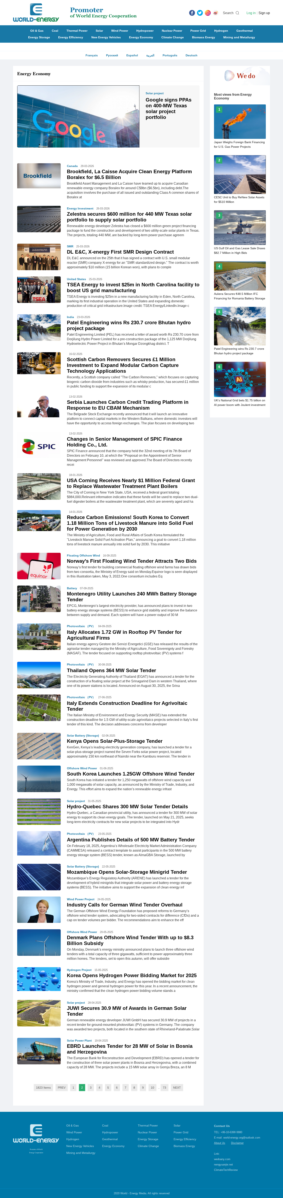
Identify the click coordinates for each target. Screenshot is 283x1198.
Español (132, 55)
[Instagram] (208, 12)
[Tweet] (200, 12)
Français (92, 55)
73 (164, 1087)
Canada (72, 166)
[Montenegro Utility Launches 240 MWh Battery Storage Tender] (39, 599)
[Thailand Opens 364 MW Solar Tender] (39, 676)
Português (170, 55)
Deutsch (191, 55)
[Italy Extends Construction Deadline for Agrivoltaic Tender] (39, 710)
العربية (150, 55)
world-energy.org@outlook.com (241, 1137)
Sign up (264, 13)
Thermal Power (77, 30)
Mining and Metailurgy (239, 37)
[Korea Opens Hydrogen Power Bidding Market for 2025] (39, 978)
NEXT (177, 1087)
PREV (61, 1087)
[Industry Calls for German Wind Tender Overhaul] (39, 909)
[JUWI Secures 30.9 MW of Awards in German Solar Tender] (39, 1013)
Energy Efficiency (70, 37)
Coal (55, 30)
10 (152, 1087)
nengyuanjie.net (223, 1164)
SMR (70, 246)
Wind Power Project (80, 899)
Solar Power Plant (79, 1040)
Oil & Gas (37, 30)
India (70, 317)
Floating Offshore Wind (83, 555)
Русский (112, 55)
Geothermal (244, 30)
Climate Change (172, 37)
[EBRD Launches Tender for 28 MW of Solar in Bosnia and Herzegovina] (39, 1052)
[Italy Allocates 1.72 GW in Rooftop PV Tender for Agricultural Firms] (39, 639)
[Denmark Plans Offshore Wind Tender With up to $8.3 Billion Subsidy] (39, 944)
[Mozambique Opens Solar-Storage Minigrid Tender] (39, 879)
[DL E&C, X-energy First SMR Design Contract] (39, 258)
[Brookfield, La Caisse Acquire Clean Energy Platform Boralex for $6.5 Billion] (39, 175)
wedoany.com (222, 1159)
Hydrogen (221, 30)
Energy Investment (80, 208)
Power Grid (198, 30)
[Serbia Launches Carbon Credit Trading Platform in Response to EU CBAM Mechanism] (39, 405)
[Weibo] (216, 12)
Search (228, 13)
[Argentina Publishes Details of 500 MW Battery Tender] (39, 843)
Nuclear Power (172, 30)
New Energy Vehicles (106, 37)
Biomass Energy (203, 37)
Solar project (155, 93)
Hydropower (145, 30)
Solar (99, 30)
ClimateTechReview (226, 1169)
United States (76, 279)
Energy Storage (39, 37)
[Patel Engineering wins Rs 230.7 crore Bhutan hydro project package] (39, 330)
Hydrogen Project (79, 970)
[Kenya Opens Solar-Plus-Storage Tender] (39, 749)
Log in (251, 13)
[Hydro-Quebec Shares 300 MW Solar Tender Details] (39, 815)
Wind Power (119, 30)
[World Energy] (75, 12)
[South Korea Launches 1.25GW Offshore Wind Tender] (39, 778)
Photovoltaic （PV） (81, 626)
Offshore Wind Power (82, 768)
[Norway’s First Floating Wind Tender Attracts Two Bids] (39, 567)
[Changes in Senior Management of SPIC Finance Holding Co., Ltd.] (39, 446)
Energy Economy (141, 37)
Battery (72, 588)
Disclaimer (237, 1143)
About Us (219, 1143)
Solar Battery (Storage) (83, 735)
